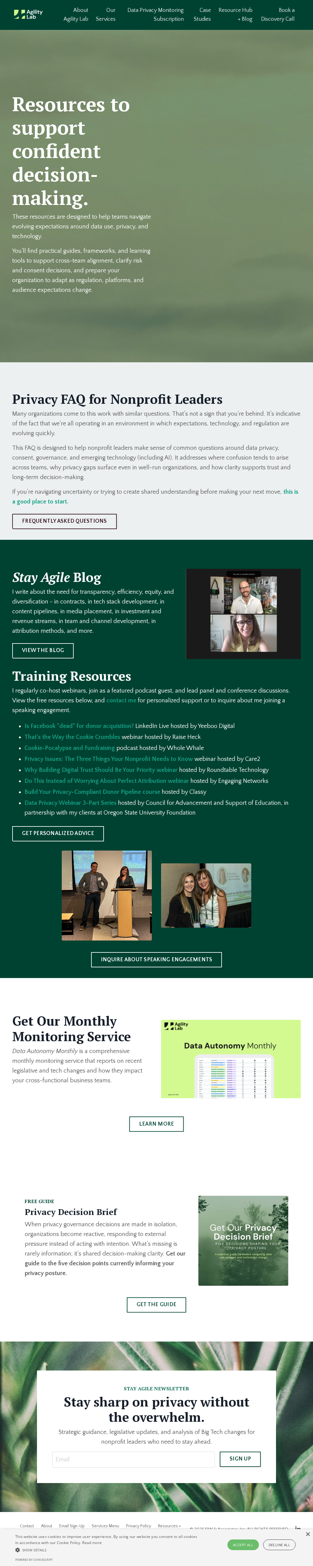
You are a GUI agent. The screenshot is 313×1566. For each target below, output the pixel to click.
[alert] (156, 1547)
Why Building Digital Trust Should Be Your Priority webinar (101, 770)
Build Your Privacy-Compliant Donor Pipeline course (92, 792)
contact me (121, 700)
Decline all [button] (279, 1545)
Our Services (106, 14)
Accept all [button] (243, 1545)
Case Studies (202, 14)
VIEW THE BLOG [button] (43, 650)
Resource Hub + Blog (235, 14)
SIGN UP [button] (240, 1459)
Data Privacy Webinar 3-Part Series (70, 803)
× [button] (307, 1534)
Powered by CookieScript (34, 1560)
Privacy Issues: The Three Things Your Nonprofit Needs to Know (108, 759)
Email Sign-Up (72, 1526)
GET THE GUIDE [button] (156, 1305)
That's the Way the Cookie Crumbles (72, 737)
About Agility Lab (76, 14)
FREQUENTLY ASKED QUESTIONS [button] (64, 521)
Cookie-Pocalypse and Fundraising (69, 748)
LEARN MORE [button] (156, 1124)
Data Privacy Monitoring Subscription (155, 14)
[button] (107, 1550)
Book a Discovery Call (278, 14)
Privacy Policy (138, 1526)
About (46, 1526)
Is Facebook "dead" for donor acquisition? (79, 726)
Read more (92, 1542)
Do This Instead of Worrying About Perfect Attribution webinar (106, 781)
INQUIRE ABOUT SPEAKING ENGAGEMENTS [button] (156, 960)
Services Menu (105, 1526)
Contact (27, 1526)
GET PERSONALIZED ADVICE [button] (58, 833)
